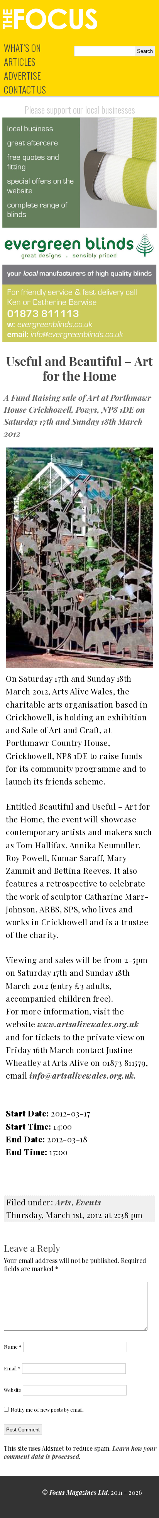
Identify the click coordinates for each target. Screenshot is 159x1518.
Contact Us (25, 89)
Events (88, 1201)
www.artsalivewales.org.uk (88, 1023)
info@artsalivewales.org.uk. (82, 1075)
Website (12, 1390)
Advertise (22, 75)
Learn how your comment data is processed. (80, 1452)
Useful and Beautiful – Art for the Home (79, 368)
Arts (63, 1201)
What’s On (22, 47)
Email (12, 1368)
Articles (20, 61)
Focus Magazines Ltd (78, 1492)
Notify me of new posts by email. (47, 1409)
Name (13, 1346)
